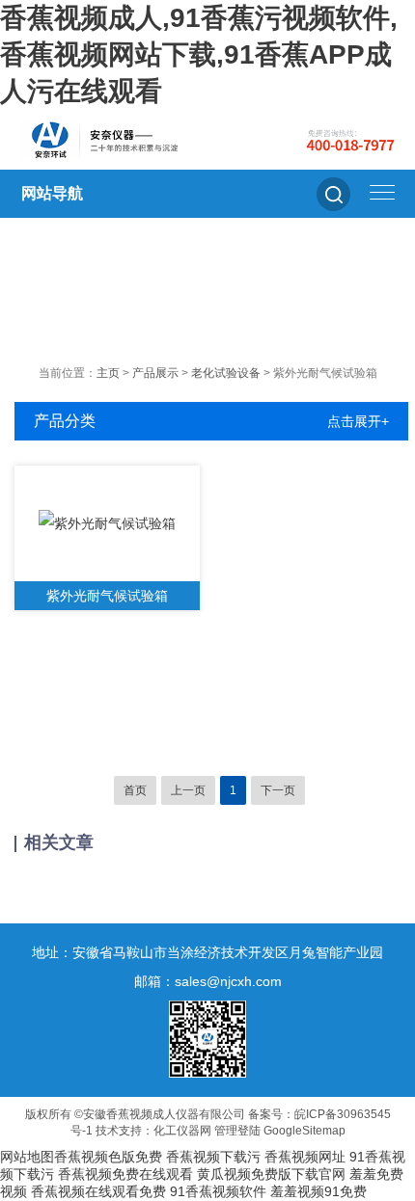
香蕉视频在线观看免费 (98, 1191)
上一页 (188, 790)
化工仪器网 (182, 1130)
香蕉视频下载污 (213, 1156)
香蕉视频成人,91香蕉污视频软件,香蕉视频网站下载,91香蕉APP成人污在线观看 (199, 54)
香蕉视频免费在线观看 (125, 1174)
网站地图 (27, 1156)
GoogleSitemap (304, 1130)
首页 (135, 790)
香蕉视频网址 (305, 1156)
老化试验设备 (226, 373)
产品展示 (155, 373)
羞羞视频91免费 (318, 1191)
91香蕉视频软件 (218, 1191)
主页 (108, 373)
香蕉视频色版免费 (108, 1156)
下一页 (278, 790)
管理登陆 (237, 1130)
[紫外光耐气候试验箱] (107, 523)
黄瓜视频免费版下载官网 (271, 1174)
